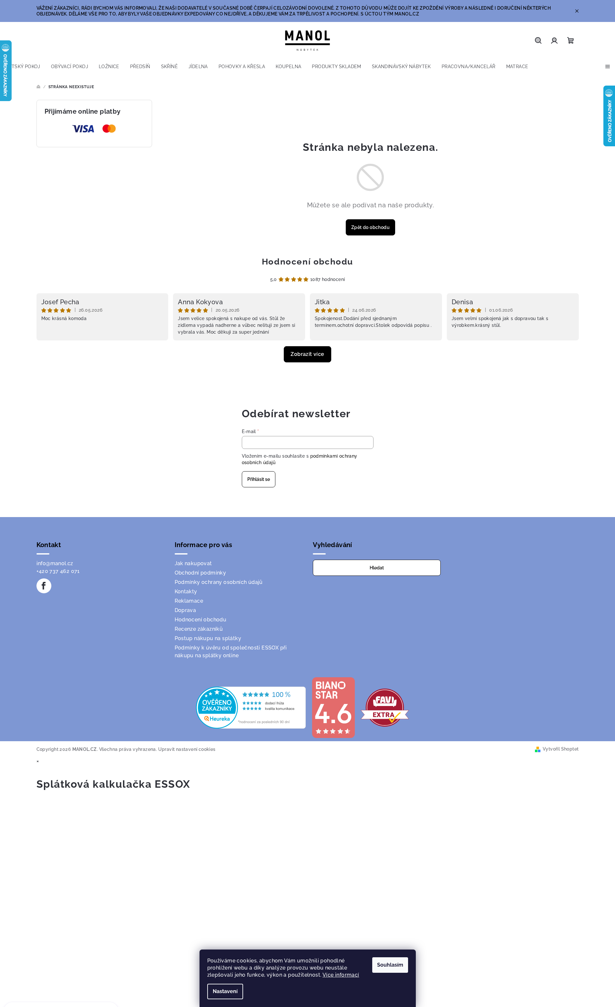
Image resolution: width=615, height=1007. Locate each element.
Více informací (341, 975)
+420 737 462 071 (58, 571)
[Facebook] (43, 585)
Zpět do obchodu (370, 227)
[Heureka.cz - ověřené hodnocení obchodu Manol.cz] (251, 707)
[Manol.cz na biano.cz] (333, 707)
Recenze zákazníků (199, 629)
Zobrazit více (307, 354)
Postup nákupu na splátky (208, 638)
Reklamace (189, 601)
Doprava (185, 610)
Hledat (377, 567)
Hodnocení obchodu (307, 261)
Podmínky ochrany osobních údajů (219, 582)
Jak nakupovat (193, 563)
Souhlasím (390, 965)
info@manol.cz (54, 563)
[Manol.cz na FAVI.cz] (385, 707)
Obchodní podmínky (200, 573)
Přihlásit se (258, 479)
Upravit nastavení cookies (187, 749)
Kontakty (186, 591)
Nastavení (225, 991)
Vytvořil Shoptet (561, 749)
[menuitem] (23, 66)
